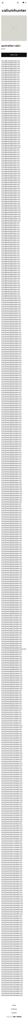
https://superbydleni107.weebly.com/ (11, 497)
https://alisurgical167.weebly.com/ (10, 272)
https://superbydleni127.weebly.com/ (11, 534)
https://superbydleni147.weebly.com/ (11, 572)
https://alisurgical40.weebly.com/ (10, 156)
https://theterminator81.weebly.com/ (11, 860)
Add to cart (14, 55)
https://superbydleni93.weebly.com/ (11, 471)
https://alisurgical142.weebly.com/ (10, 113)
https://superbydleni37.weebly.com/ (11, 366)
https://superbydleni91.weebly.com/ (11, 467)
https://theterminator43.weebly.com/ (11, 789)
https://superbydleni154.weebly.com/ (11, 585)
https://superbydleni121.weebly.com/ (11, 523)
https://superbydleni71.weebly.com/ (11, 430)
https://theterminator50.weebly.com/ (11, 802)
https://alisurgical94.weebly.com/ (10, 98)
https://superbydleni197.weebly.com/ (11, 665)
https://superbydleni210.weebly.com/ (11, 690)
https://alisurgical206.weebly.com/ (10, 214)
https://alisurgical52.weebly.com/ (10, 85)
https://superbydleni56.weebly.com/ (11, 401)
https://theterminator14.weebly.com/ (11, 735)
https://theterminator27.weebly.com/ (11, 759)
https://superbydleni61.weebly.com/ (11, 411)
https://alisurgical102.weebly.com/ (10, 169)
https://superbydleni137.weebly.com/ (11, 553)
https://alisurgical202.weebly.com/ (10, 207)
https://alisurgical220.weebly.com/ (10, 297)
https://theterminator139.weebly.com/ (12, 969)
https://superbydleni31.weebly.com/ (11, 355)
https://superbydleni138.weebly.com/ (11, 555)
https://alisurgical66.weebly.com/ (10, 233)
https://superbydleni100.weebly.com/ (11, 484)
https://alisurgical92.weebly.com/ (10, 94)
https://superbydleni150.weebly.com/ (11, 577)
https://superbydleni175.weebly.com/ (11, 624)
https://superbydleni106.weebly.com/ (11, 495)
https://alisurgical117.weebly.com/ (10, 253)
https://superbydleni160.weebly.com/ (11, 596)
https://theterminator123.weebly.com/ (12, 939)
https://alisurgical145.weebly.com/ (10, 119)
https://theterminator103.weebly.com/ (12, 901)
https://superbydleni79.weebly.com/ (11, 444)
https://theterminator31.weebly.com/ (11, 767)
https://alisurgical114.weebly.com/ (10, 248)
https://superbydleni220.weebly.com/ (11, 709)
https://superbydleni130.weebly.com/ (11, 540)
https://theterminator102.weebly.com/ (12, 900)
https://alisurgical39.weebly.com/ (10, 154)
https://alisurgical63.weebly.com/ (10, 227)
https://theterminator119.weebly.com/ (11, 931)
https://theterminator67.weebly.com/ (11, 834)
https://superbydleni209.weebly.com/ (11, 688)
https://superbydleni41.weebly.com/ (11, 373)
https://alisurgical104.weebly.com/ (10, 173)
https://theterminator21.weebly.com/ (11, 748)
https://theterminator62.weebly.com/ (11, 825)
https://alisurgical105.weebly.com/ (10, 175)
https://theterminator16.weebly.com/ (11, 739)
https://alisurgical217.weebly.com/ (10, 291)
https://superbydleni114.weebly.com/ (11, 510)
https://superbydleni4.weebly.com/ (11, 304)
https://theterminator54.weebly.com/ (11, 810)
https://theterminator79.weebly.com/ (11, 857)
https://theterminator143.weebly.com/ (12, 976)
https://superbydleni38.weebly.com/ (11, 368)
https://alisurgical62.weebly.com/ (10, 225)
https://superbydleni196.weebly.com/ (11, 664)
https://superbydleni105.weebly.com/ (11, 493)
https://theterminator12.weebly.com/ (11, 731)
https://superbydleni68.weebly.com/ (11, 424)
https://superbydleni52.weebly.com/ (11, 394)
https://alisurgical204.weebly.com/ (11, 210)
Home (14, 1005)
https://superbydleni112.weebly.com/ (11, 506)
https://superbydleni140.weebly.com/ (11, 559)
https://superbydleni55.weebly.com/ (11, 400)
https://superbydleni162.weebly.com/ (11, 600)
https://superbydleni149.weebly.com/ (11, 576)
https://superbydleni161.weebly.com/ (11, 598)
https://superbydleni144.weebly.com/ (11, 566)
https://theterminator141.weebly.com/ (11, 973)
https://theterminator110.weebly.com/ (11, 915)
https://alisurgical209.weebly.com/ (11, 220)
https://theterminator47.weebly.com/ (11, 797)
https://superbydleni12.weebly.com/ (11, 319)
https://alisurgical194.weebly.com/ (10, 135)
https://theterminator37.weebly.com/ (11, 778)
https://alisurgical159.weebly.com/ (10, 201)
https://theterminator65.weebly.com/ (11, 830)
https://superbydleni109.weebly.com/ (11, 501)
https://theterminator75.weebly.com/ (11, 849)
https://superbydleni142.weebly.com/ (11, 562)
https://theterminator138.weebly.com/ (12, 967)
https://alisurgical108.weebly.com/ (10, 180)
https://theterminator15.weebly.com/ (11, 737)
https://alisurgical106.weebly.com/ (10, 177)
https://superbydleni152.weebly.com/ (11, 581)
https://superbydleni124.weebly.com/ (11, 529)
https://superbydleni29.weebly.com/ (11, 351)
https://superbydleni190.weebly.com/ (11, 652)
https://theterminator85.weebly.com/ (11, 868)
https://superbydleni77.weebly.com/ (11, 441)
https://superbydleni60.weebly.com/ (11, 409)
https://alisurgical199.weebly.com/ (10, 145)
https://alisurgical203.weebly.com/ (10, 209)
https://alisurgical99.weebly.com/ (10, 107)
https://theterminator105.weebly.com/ (12, 905)
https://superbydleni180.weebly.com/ (11, 634)
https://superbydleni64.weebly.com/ (11, 416)
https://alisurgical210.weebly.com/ (10, 222)
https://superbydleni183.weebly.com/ (11, 639)
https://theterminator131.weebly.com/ (11, 954)
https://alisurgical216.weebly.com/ (10, 289)
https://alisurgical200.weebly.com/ (11, 147)
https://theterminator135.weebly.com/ (12, 961)
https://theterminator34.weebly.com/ (11, 772)
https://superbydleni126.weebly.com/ (11, 533)
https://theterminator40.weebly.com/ (11, 783)
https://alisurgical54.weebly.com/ (10, 89)
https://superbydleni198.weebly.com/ (11, 667)
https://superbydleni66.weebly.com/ (11, 420)
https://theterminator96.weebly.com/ (11, 888)
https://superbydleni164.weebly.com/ (11, 604)
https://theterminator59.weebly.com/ (11, 819)
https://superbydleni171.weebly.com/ (11, 617)
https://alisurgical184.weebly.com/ (10, 61)
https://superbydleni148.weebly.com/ (11, 574)
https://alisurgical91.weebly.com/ (10, 92)
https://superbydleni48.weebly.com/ (11, 386)
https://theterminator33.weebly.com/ (11, 770)
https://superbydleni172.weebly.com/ (11, 619)
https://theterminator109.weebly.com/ (12, 913)
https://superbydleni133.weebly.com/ (11, 546)
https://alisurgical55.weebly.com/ (10, 91)
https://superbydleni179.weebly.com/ (11, 632)
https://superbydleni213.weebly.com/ (11, 695)
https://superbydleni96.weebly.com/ (11, 476)
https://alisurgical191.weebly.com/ (10, 130)
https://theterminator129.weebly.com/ (12, 950)
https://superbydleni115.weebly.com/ (11, 512)
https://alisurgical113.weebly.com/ (10, 246)
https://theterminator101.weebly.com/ (11, 898)
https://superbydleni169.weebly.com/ (11, 613)
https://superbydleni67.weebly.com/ (11, 422)
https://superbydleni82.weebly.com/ (11, 450)
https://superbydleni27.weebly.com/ (11, 347)
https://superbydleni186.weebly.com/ (11, 645)
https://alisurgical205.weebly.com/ (11, 212)
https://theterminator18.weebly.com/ (11, 742)
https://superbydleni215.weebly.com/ (11, 699)
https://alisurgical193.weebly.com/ (10, 134)
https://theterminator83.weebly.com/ (11, 864)
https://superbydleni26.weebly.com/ (11, 345)
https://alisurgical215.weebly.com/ (10, 287)
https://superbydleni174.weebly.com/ (11, 622)
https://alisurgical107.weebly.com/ (10, 179)
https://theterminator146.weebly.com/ (12, 982)
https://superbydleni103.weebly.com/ (11, 489)
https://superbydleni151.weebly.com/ (11, 579)
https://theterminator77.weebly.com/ (11, 853)
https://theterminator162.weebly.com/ (12, 993)
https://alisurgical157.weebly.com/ (10, 197)
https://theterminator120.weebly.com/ (12, 933)
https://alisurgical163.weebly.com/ (10, 265)
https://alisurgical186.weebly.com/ (10, 64)
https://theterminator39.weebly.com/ (11, 782)
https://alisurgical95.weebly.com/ (10, 100)
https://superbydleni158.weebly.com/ (11, 592)
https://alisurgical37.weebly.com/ (10, 150)
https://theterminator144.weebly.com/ (12, 978)
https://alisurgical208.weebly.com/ (10, 218)
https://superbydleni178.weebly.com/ (11, 630)
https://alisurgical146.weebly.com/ (10, 120)
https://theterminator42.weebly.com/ (11, 787)
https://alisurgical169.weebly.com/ (10, 276)
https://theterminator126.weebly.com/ (12, 945)
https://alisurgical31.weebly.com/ (10, 74)
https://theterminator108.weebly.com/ (12, 911)
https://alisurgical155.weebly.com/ (10, 194)
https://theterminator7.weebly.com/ (11, 722)
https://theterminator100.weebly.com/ (12, 896)
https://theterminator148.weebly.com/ (12, 986)
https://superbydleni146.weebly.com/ (11, 570)
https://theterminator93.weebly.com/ (11, 883)
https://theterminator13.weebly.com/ (11, 733)
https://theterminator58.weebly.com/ (11, 817)
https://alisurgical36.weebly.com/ (10, 149)
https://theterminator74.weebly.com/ (11, 847)
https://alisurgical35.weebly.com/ (10, 81)
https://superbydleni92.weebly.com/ (11, 469)
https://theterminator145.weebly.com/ (12, 980)
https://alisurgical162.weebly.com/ (10, 263)
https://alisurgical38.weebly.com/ (10, 152)
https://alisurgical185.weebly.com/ (10, 62)
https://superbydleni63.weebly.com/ (11, 415)
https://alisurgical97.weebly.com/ (10, 104)
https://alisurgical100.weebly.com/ (10, 109)
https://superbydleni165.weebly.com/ (11, 606)
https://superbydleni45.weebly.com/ (11, 381)
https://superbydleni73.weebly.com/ (11, 433)
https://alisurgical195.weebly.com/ (10, 137)
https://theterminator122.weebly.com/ (12, 937)
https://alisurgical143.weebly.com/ (10, 115)
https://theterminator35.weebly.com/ (11, 774)
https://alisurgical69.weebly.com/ (10, 238)
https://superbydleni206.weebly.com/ (11, 682)
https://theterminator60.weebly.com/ (11, 821)
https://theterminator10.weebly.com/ (11, 727)
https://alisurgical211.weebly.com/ (10, 280)
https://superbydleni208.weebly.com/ (11, 686)
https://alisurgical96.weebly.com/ (10, 102)
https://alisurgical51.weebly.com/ (10, 83)
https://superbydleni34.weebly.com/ (11, 360)
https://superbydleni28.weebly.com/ (11, 349)
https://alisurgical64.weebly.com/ (10, 229)
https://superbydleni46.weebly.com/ (11, 383)
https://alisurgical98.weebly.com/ (10, 106)
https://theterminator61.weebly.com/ (11, 823)
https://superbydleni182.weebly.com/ (11, 637)
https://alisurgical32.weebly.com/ (10, 76)
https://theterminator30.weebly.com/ (11, 765)
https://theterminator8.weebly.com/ (11, 724)
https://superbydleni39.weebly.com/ (11, 370)
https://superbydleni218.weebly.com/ (11, 705)
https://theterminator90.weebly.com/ (11, 877)
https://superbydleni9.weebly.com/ (11, 313)
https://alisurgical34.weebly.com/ (10, 79)
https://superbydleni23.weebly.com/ (11, 340)
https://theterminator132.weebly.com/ (12, 956)
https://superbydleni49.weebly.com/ (11, 388)
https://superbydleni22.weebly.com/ (11, 338)
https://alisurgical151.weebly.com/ (10, 186)
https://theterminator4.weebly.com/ (11, 716)
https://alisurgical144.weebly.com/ (10, 117)
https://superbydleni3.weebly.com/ (11, 302)
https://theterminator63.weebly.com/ (11, 827)
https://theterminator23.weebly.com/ (11, 752)
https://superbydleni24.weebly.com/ (11, 341)
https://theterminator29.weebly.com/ (11, 763)
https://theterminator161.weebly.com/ (11, 991)
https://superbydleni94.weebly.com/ (11, 473)
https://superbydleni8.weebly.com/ (11, 312)
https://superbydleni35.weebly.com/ (11, 362)
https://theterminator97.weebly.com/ (11, 890)
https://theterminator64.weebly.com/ (11, 828)
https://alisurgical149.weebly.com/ (10, 126)
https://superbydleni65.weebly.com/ (11, 418)
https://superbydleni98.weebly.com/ (11, 480)
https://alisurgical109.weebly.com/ (10, 182)
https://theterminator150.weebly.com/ (12, 989)
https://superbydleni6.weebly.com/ (11, 308)
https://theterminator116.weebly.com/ (11, 926)
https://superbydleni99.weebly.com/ (11, 482)
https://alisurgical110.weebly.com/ (10, 184)
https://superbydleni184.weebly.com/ (11, 641)
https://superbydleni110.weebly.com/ (11, 503)
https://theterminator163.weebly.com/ (12, 995)
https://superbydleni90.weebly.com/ (11, 465)
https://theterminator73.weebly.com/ (11, 845)
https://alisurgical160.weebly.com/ (10, 203)
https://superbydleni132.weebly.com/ (11, 544)
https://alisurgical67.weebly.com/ (10, 235)
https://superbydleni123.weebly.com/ (11, 527)
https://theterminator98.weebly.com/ (11, 892)
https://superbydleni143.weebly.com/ (11, 564)
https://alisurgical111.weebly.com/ (10, 242)
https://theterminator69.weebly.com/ (11, 838)
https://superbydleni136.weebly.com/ (11, 551)
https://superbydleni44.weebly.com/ (11, 379)
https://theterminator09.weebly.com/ (11, 725)
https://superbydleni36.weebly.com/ (11, 364)
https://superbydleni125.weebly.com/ (11, 531)
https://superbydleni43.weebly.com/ (11, 377)
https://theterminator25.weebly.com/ (11, 755)
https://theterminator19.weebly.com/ (11, 744)
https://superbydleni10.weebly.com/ (11, 315)
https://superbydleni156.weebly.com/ (11, 589)
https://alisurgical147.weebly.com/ (10, 122)
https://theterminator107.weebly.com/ (12, 909)
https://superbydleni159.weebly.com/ (11, 594)
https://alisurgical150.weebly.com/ (10, 128)
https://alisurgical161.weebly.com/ (10, 261)
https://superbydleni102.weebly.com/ (11, 488)
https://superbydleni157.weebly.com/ (11, 591)
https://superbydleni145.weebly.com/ (11, 568)
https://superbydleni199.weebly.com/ (11, 669)
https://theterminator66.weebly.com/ (11, 832)
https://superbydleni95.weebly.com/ (11, 474)
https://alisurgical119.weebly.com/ (10, 257)
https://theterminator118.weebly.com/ (11, 930)
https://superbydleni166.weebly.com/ (11, 607)
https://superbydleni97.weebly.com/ (11, 478)
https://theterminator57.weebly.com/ (11, 815)
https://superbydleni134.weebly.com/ (11, 548)
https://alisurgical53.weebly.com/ (10, 87)
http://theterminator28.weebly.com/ (11, 761)
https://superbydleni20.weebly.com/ (11, 334)
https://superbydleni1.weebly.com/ (10, 298)
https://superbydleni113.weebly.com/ (11, 508)
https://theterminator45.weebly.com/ (11, 793)
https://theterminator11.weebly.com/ (11, 729)
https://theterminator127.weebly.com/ (12, 946)
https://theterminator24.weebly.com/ (11, 754)
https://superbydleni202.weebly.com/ (11, 675)
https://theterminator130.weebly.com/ (12, 952)
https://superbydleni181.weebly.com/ (11, 636)
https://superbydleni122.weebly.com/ (11, 525)
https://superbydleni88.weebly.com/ (11, 461)
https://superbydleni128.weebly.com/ (11, 536)
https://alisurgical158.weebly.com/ (10, 199)
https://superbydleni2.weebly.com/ (11, 300)
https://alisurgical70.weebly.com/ (10, 240)
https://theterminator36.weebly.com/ (11, 776)
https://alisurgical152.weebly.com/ (10, 188)
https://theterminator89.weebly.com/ (11, 875)
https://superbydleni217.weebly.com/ (11, 703)
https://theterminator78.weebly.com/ (11, 855)
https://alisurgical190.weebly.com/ (10, 72)
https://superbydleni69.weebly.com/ (11, 426)
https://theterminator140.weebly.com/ (12, 971)
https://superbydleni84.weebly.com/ (11, 454)
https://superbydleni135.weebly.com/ (11, 549)
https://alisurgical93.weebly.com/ (10, 96)
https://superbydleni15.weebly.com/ (11, 325)
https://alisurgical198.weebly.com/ (10, 143)
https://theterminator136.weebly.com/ (12, 963)
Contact (14, 1013)
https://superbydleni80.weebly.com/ (11, 446)
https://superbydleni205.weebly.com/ (11, 680)
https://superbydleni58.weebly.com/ (11, 405)
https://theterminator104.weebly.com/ (12, 903)
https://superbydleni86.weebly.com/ (11, 458)
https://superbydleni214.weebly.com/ (11, 697)
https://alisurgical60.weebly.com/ (10, 165)
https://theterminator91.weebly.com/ (11, 879)
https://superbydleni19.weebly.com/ (11, 332)
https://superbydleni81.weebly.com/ (11, 448)
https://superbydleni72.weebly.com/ (11, 431)
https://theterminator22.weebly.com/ (11, 750)
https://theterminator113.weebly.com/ (11, 920)
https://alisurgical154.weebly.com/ (10, 192)
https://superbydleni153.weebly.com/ (11, 583)
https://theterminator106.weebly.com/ (12, 907)
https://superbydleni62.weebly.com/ (11, 413)
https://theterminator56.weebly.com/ (11, 813)
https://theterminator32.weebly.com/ (11, 768)
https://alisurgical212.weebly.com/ (10, 282)
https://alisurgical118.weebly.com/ (10, 255)
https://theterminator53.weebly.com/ (11, 808)
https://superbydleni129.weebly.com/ (11, 538)
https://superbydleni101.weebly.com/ (11, 486)
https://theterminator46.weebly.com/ (11, 795)
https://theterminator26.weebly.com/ (11, 757)
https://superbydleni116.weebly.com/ (11, 514)
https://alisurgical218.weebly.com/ (10, 293)
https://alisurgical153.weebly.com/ (10, 190)
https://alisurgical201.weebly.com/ (10, 205)
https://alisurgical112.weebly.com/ (10, 244)
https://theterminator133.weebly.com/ (12, 958)
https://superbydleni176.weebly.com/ (11, 626)
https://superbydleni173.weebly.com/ (11, 621)
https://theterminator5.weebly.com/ (11, 718)
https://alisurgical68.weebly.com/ (10, 237)
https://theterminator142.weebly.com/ (12, 975)
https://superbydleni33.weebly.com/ (11, 358)
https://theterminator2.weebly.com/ (11, 712)
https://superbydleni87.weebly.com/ (11, 459)
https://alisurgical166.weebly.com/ (10, 270)
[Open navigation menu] (2, 2)
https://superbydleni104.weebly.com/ (11, 491)
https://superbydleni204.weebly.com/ (11, 679)
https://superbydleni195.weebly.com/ (11, 662)
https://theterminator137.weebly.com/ (12, 965)
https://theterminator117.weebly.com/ (11, 928)
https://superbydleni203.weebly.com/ (11, 677)
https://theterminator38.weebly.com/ (11, 780)
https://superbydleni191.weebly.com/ (11, 654)
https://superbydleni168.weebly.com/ (11, 611)
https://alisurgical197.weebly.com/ (10, 141)
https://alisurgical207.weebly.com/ (10, 216)
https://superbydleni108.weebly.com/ (11, 499)
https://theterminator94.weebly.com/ (11, 885)
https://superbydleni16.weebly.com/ (11, 327)
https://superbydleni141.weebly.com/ (11, 561)
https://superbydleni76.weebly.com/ (11, 439)
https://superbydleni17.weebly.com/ (11, 328)
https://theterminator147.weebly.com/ (12, 984)
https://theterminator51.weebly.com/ (11, 804)
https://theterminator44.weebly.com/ (12, 791)
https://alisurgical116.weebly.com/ (10, 252)
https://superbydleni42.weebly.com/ (11, 375)
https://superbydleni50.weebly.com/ (11, 390)
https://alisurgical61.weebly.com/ (10, 224)
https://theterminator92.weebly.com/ (11, 881)
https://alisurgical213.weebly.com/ (10, 283)
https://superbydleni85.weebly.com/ (11, 456)
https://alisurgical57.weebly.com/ (10, 160)
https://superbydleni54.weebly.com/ (11, 398)
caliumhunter (14, 10)
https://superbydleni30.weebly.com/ (11, 353)
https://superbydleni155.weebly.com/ (11, 587)
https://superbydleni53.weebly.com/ (11, 396)
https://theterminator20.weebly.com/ (11, 746)
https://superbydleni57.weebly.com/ (11, 403)
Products (14, 1009)
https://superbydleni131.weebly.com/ (11, 542)
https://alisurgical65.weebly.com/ (10, 231)
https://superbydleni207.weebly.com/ (11, 684)
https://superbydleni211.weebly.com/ (11, 692)
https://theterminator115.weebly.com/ (11, 924)
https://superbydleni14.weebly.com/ (11, 323)
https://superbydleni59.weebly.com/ (11, 407)
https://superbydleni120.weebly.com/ (11, 521)
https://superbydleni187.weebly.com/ (11, 647)
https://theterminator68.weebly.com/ (11, 836)
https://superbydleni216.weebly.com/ (11, 701)
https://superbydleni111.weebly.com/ (11, 504)
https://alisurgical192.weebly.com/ (10, 132)
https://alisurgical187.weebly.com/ (10, 66)
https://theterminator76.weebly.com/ (11, 851)
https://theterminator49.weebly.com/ (11, 800)
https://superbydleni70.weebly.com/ (11, 428)
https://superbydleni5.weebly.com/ (11, 306)
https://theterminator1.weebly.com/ (11, 710)
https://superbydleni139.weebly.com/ (11, 557)
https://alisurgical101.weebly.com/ (10, 167)
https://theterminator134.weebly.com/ (12, 960)
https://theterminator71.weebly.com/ (11, 842)
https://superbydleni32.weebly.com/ (11, 356)
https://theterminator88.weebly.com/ (11, 873)
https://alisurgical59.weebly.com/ (10, 164)
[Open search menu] (17, 2)
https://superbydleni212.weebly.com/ (11, 694)
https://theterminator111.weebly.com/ (11, 916)
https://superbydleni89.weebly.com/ (11, 463)
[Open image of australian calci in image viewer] (14, 28)
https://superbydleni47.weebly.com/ (11, 385)
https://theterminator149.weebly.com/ (12, 988)
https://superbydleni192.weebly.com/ (11, 656)
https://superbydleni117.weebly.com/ (11, 516)
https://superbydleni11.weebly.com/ (11, 317)
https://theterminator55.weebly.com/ (11, 812)
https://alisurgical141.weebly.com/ (10, 111)
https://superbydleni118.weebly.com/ (11, 518)
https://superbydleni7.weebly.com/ (11, 310)
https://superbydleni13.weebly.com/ (11, 321)
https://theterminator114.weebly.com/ (11, 922)
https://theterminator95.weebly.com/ (11, 886)
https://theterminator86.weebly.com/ (11, 870)
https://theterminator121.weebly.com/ (11, 935)
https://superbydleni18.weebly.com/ (11, 330)
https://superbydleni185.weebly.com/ (11, 643)
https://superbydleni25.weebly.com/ (11, 343)
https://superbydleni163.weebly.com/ (11, 602)
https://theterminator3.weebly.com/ (11, 714)
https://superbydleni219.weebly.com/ (11, 707)
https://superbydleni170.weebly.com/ (11, 615)
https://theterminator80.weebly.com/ (11, 858)
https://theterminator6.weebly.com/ (11, 720)
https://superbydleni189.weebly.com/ (11, 651)
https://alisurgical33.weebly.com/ (10, 77)
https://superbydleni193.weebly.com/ (11, 658)
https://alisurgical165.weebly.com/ (10, 268)
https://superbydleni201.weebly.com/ (11, 673)
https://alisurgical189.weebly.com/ (10, 70)
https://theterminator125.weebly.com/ (12, 943)
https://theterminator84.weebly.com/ (11, 866)
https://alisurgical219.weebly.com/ (10, 295)
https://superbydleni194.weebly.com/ (11, 660)
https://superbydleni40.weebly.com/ (11, 371)
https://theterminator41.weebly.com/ (11, 785)
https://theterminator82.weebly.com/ (11, 862)
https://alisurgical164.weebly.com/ (10, 267)
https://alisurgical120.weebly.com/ (10, 259)
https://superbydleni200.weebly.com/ (11, 671)
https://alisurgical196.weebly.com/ (10, 139)
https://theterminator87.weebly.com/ (11, 872)
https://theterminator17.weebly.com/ (11, 740)
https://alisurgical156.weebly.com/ (10, 195)
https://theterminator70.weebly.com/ (11, 840)
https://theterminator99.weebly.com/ (11, 894)
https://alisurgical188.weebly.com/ (10, 68)
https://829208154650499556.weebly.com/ (13, 649)
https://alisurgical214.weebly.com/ (10, 285)
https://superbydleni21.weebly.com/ (11, 336)
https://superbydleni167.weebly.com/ (11, 609)
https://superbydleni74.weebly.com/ (11, 435)
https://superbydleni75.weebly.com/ (11, 437)
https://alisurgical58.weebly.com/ (10, 162)
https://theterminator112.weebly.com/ (11, 918)
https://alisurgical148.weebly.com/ (10, 124)
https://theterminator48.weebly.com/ (11, 798)
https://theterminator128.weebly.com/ (12, 948)
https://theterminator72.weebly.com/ (11, 843)
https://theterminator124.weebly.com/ (12, 941)
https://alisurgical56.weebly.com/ (10, 158)
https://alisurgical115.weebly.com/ (10, 250)
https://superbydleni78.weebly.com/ (11, 443)
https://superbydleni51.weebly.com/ (11, 392)
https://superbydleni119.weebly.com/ (11, 519)
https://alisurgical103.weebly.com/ (10, 171)
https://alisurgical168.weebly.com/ (10, 274)
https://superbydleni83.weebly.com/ (11, 452)
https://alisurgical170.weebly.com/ (10, 278)
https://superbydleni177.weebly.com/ (11, 628)
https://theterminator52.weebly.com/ (11, 806)
